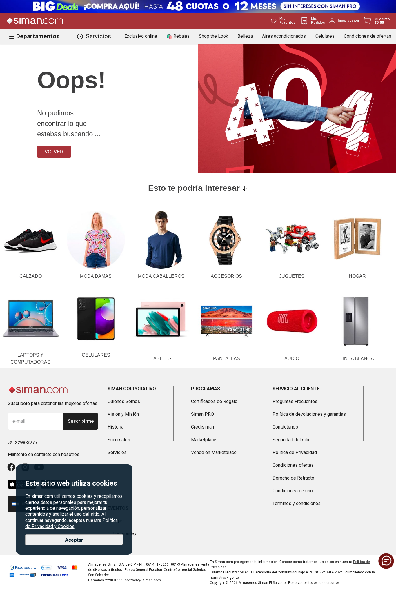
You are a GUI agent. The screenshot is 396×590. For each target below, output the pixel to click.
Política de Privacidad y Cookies (71, 523)
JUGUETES (291, 276)
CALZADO (30, 276)
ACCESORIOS (226, 276)
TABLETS (161, 358)
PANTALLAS (226, 358)
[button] (386, 561)
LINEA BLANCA (357, 358)
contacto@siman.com (143, 580)
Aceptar (74, 540)
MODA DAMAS (96, 276)
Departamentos (38, 36)
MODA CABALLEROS (161, 276)
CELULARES (96, 355)
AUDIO (291, 358)
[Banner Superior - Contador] (198, 6)
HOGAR (357, 276)
